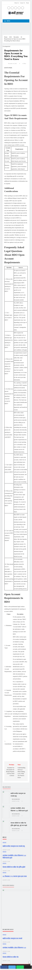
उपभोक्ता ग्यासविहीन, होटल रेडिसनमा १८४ (14, 947)
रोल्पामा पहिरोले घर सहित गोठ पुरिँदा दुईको (14, 867)
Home (27, 3)
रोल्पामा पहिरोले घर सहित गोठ (10, 957)
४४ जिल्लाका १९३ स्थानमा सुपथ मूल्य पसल (15, 876)
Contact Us (22, 3)
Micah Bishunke (16, 799)
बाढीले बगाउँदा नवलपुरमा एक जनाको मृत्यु (14, 846)
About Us (16, 3)
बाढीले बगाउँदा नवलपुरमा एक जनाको (12, 938)
